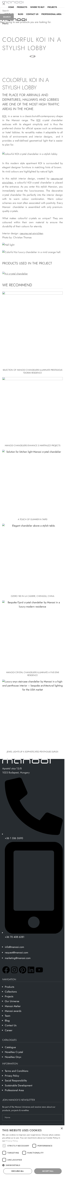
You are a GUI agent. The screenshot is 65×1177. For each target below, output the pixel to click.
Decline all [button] (17, 1171)
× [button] (61, 1128)
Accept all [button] (48, 1171)
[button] (32, 1165)
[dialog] (32, 1151)
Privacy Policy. (12, 1141)
